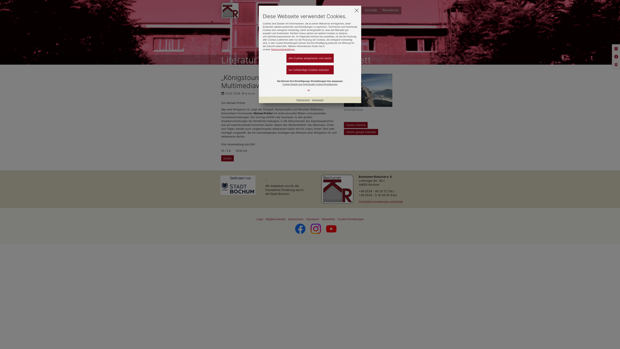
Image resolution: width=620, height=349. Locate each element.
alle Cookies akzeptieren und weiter (310, 58)
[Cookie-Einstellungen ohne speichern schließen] (356, 10)
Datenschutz (303, 100)
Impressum (318, 100)
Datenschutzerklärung (283, 49)
